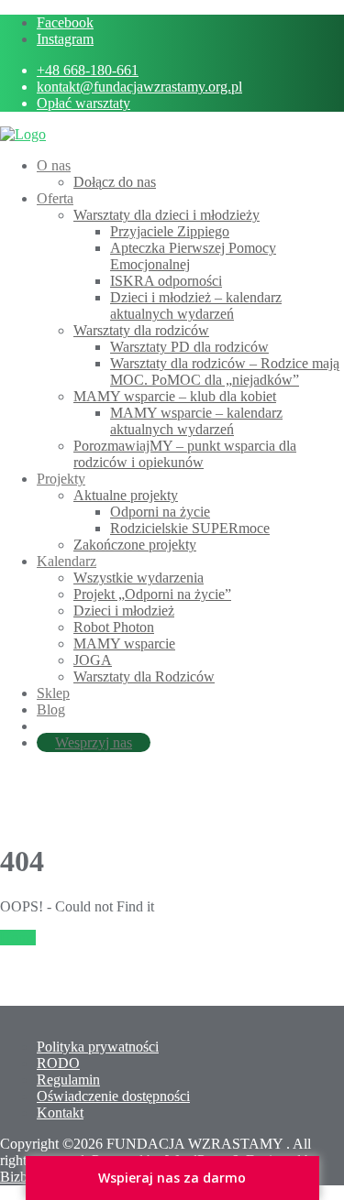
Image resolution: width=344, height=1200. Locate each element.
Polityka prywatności (98, 1046)
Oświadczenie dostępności (113, 1096)
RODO (58, 1063)
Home (18, 937)
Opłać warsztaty (83, 103)
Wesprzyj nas (93, 742)
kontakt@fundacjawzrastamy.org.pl (139, 86)
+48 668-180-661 (88, 70)
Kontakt (60, 1112)
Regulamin (68, 1079)
